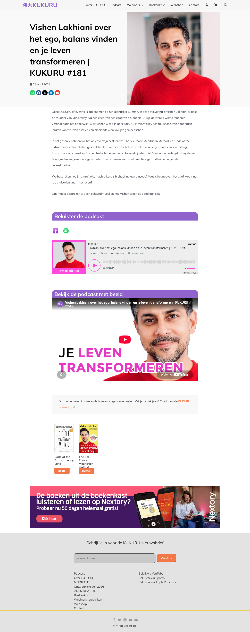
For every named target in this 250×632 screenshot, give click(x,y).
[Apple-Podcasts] (57, 230)
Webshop (80, 604)
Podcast (79, 573)
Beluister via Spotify (152, 578)
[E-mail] (136, 620)
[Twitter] (119, 620)
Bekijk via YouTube (151, 573)
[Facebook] (114, 620)
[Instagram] (125, 620)
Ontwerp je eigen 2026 (89, 586)
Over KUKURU (83, 578)
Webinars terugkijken (88, 599)
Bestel (62, 471)
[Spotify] (67, 230)
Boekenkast (82, 595)
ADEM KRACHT (84, 591)
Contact (79, 608)
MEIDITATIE (81, 582)
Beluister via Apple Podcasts (157, 582)
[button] (141, 5)
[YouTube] (130, 620)
